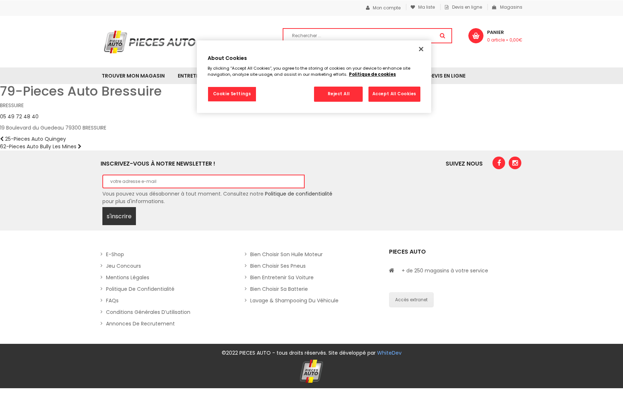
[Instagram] (515, 163)
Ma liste (425, 7)
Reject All (339, 94)
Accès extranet (411, 300)
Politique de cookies (372, 74)
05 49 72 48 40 (19, 116)
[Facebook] (498, 163)
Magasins (511, 7)
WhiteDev (389, 352)
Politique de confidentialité (298, 193)
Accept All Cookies (394, 94)
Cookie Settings (232, 94)
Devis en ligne (467, 7)
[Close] (421, 49)
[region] (314, 76)
